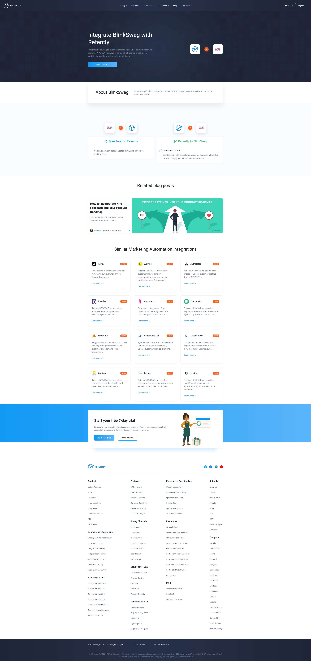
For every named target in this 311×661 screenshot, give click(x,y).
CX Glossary (171, 575)
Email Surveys (136, 527)
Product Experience (138, 508)
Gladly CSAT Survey (95, 564)
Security (213, 503)
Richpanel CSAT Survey (97, 554)
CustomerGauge (216, 607)
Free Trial (289, 5)
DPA (211, 513)
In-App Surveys (136, 538)
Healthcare (135, 588)
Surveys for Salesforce (97, 583)
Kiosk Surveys (136, 554)
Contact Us (214, 530)
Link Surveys (135, 532)
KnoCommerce (215, 548)
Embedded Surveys (138, 543)
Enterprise (92, 497)
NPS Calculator (172, 527)
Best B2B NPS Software (175, 570)
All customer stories (174, 513)
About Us (213, 487)
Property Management (139, 613)
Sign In (301, 6)
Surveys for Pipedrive (96, 594)
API (89, 519)
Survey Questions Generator (177, 532)
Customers (163, 6)
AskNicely (213, 586)
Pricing (122, 6)
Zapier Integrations (95, 615)
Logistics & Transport (139, 629)
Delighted (213, 564)
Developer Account (95, 513)
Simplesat (213, 575)
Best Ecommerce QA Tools (177, 559)
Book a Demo (127, 438)
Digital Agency (136, 623)
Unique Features (94, 487)
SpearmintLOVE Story (174, 497)
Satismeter (214, 580)
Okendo (213, 543)
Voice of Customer (138, 497)
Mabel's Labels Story (174, 487)
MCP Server (92, 524)
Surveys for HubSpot (96, 588)
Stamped (213, 559)
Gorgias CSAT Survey (96, 548)
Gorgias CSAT (215, 618)
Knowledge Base (94, 503)
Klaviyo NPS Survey (95, 543)
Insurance (134, 583)
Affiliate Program (216, 524)
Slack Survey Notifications (98, 604)
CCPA (212, 519)
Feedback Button (137, 548)
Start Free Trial (102, 64)
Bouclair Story (171, 503)
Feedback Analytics (138, 513)
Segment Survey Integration (99, 610)
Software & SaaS (137, 607)
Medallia (213, 602)
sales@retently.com (161, 645)
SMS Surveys (136, 559)
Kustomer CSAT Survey (97, 570)
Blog (175, 6)
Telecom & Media (138, 594)
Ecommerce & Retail (139, 572)
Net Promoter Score (174, 599)
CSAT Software (137, 492)
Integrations (148, 6)
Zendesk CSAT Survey (96, 559)
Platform (134, 6)
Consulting (135, 618)
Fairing (212, 554)
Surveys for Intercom (96, 599)
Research (186, 6)
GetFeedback (215, 570)
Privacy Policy (215, 497)
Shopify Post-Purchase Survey (100, 538)
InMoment (214, 591)
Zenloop (213, 596)
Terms (212, 492)
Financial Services (137, 578)
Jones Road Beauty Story (176, 492)
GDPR (212, 508)
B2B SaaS (170, 594)
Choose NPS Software (175, 548)
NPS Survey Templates (175, 538)
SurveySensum (215, 612)
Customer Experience (139, 503)
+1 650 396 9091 (139, 645)
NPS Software (136, 487)
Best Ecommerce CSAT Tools (178, 554)
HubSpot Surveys (216, 628)
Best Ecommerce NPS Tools (177, 564)
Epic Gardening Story (174, 508)
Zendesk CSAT (215, 623)
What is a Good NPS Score (176, 543)
